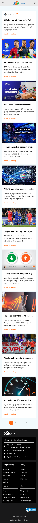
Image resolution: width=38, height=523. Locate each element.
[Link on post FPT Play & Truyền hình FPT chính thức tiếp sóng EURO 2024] (19, 49)
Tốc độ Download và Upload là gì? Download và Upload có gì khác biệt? (19, 273)
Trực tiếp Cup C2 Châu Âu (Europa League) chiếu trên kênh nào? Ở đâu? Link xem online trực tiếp (19, 316)
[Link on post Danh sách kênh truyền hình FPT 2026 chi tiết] (19, 91)
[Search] (35, 3)
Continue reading (10, 34)
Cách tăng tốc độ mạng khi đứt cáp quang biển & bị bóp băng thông (19, 400)
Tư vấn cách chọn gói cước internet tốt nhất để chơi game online (19, 147)
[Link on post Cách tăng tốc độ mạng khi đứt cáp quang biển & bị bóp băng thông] (19, 386)
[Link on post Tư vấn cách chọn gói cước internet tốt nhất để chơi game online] (19, 133)
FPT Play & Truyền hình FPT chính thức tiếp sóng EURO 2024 (19, 62)
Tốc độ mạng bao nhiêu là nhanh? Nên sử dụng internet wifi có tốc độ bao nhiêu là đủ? (19, 189)
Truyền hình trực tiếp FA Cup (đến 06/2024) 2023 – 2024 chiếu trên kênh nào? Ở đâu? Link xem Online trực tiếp (19, 231)
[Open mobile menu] (3, 3)
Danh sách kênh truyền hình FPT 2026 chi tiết (19, 105)
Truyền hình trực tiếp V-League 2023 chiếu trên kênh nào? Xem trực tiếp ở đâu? (19, 358)
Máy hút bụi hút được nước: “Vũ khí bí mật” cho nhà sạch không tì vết (19, 20)
